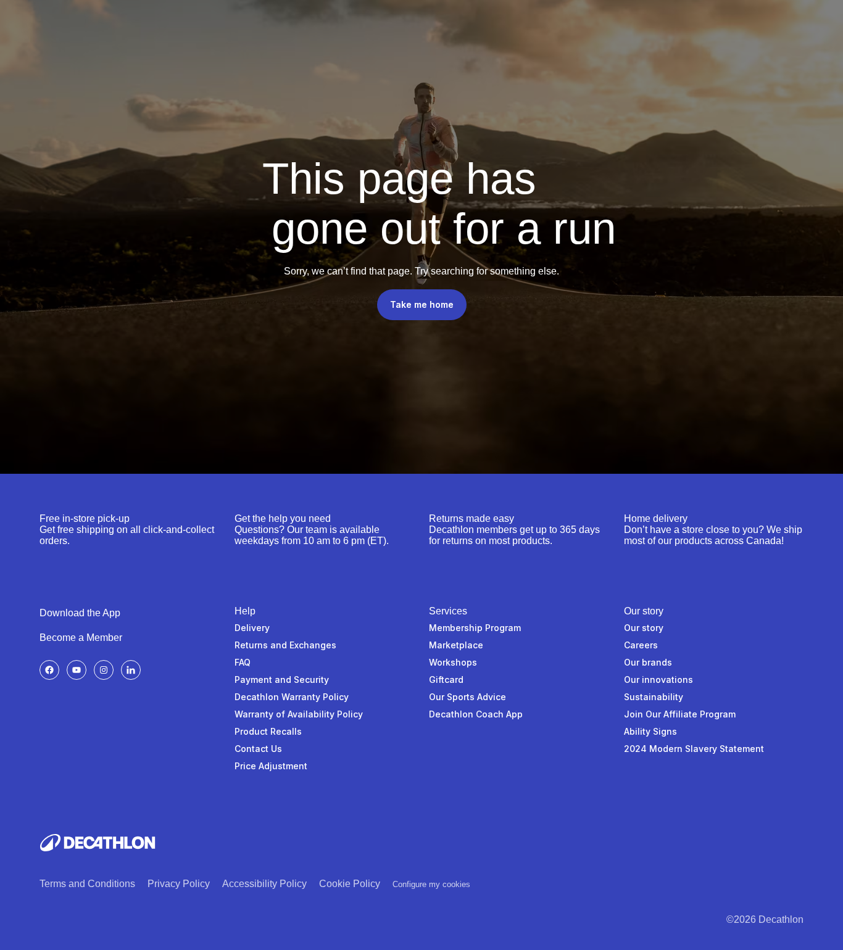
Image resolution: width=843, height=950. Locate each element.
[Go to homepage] (97, 842)
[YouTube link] (76, 670)
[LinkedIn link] (131, 670)
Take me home (422, 304)
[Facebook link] (49, 670)
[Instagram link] (104, 670)
